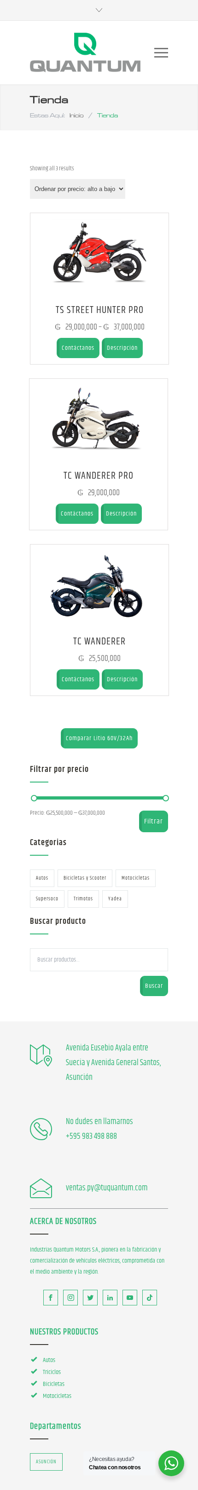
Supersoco (47, 899)
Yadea (115, 899)
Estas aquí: (47, 115)
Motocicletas (136, 878)
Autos (42, 878)
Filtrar (153, 821)
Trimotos (83, 899)
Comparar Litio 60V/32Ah (99, 738)
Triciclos (52, 1372)
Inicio (77, 115)
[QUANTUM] (85, 52)
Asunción (46, 1462)
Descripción (122, 348)
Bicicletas (53, 1384)
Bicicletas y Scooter (85, 878)
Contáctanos (78, 348)
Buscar (154, 986)
